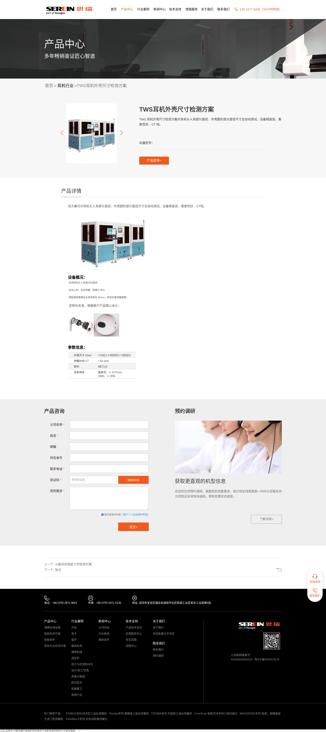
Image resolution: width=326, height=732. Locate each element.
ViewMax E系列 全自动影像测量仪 (86, 719)
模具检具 (76, 646)
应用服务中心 (134, 633)
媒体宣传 (103, 639)
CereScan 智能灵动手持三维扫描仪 (216, 713)
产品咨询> (154, 160)
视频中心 (131, 646)
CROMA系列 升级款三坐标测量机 (171, 713)
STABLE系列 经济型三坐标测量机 (86, 713)
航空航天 (76, 682)
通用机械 (76, 652)
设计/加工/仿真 (80, 670)
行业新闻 (103, 633)
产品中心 (127, 9)
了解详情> (266, 519)
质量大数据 (78, 676)
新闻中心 (159, 9)
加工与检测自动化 (82, 664)
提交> (134, 527)
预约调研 (158, 655)
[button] (61, 132)
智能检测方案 (52, 633)
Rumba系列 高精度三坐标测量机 (129, 713)
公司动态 (103, 627)
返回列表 (266, 569)
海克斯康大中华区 (164, 633)
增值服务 (191, 9)
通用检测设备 (52, 627)
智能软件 (49, 639)
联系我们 (223, 9)
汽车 (74, 627)
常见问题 (131, 639)
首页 (114, 9)
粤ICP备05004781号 (267, 659)
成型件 (75, 658)
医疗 (74, 639)
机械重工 (76, 688)
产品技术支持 (134, 627)
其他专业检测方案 (55, 646)
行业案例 (143, 9)
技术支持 (175, 9)
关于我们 (207, 9)
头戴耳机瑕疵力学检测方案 (73, 564)
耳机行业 (65, 85)
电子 (74, 633)
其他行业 (76, 695)
